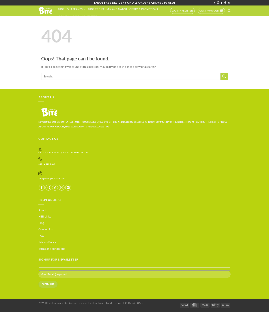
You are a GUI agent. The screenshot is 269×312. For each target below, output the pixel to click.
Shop (61, 9)
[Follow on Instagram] (218, 2)
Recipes (64, 16)
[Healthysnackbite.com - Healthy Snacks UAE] (45, 10)
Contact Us (89, 16)
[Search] (229, 10)
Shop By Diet (96, 9)
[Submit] (224, 76)
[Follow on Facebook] (215, 2)
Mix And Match (117, 9)
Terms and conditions (51, 248)
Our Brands (75, 9)
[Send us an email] (229, 2)
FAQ (41, 235)
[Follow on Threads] (225, 2)
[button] (182, 11)
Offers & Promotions (143, 9)
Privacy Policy (47, 242)
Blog (41, 222)
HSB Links (44, 216)
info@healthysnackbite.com (51, 178)
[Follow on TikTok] (222, 2)
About (75, 16)
